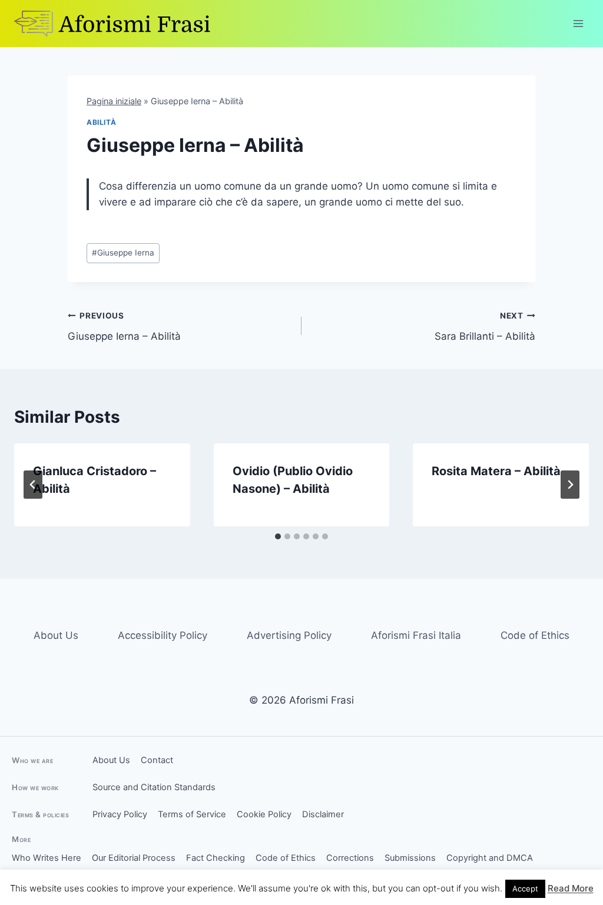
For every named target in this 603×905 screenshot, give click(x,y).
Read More (571, 888)
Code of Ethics (535, 635)
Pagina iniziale (114, 101)
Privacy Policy (119, 814)
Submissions (410, 858)
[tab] (278, 536)
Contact (157, 760)
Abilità (101, 122)
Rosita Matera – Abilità (496, 471)
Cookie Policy (264, 814)
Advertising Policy (289, 635)
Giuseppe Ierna (123, 252)
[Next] (570, 484)
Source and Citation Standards (154, 787)
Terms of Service (192, 814)
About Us (56, 635)
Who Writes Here (46, 858)
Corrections (350, 858)
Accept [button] (525, 888)
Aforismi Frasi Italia (416, 635)
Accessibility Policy (162, 635)
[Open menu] (578, 23)
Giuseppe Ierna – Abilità (124, 326)
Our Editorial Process (133, 858)
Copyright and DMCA (489, 858)
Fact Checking (215, 858)
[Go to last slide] (33, 484)
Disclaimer (323, 814)
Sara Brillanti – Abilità (485, 326)
